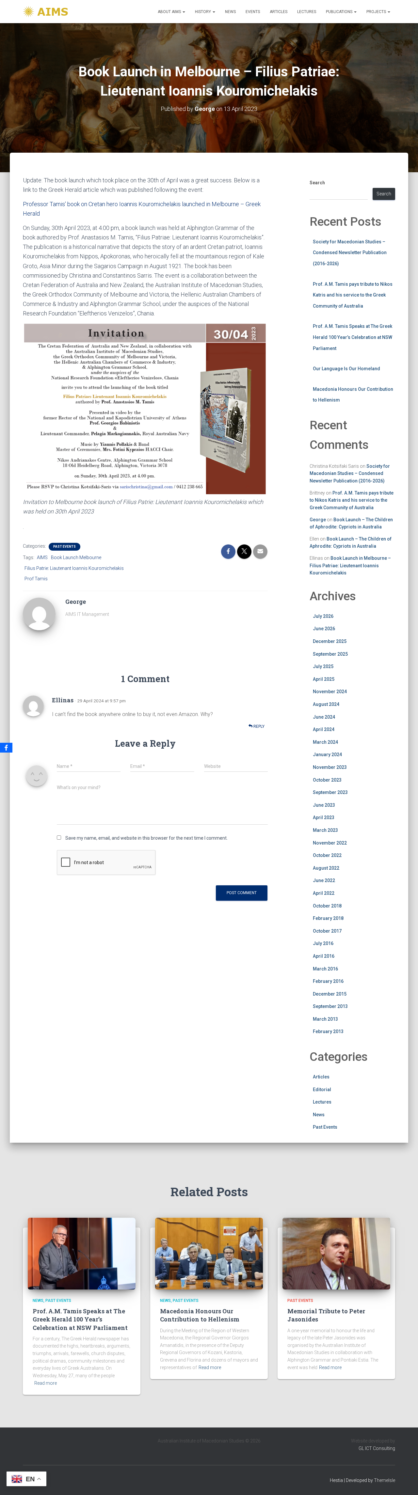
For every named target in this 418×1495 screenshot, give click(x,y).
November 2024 (330, 691)
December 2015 (329, 994)
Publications (339, 11)
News (230, 11)
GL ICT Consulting (377, 1448)
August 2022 (326, 868)
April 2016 (323, 956)
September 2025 (330, 654)
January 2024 (327, 754)
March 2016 (325, 968)
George (318, 519)
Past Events (64, 546)
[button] (183, 11)
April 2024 (323, 729)
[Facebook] (6, 748)
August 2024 (326, 704)
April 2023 (323, 817)
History (203, 11)
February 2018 (328, 918)
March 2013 (325, 1019)
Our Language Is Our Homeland (346, 368)
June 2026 (324, 628)
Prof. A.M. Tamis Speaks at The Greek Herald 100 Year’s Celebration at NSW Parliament (352, 337)
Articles (278, 11)
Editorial (322, 1089)
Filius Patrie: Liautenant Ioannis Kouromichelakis (74, 568)
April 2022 (323, 893)
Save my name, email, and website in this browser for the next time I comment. (146, 838)
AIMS (42, 557)
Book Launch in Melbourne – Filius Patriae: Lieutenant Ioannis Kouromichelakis (350, 565)
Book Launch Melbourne (76, 557)
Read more (45, 1383)
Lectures (306, 11)
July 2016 (323, 943)
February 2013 (328, 1031)
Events (253, 11)
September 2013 (330, 1006)
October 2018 (327, 905)
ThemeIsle (384, 1480)
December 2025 (329, 641)
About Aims (170, 11)
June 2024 (324, 717)
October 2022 (327, 855)
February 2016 (328, 981)
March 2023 (325, 830)
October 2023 (327, 780)
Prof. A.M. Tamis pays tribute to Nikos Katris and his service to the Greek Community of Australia (353, 295)
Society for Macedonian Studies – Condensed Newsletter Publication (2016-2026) (350, 252)
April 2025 (323, 679)
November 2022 (330, 843)
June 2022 (324, 880)
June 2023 (324, 805)
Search (317, 182)
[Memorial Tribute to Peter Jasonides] (336, 1253)
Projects (376, 11)
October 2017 (327, 931)
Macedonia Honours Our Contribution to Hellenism (199, 1315)
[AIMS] (46, 11)
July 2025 (323, 666)
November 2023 (330, 767)
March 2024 (325, 742)
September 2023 (330, 792)
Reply (258, 726)
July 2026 (323, 616)
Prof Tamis (36, 578)
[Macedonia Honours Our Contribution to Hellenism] (209, 1253)
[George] (39, 613)
